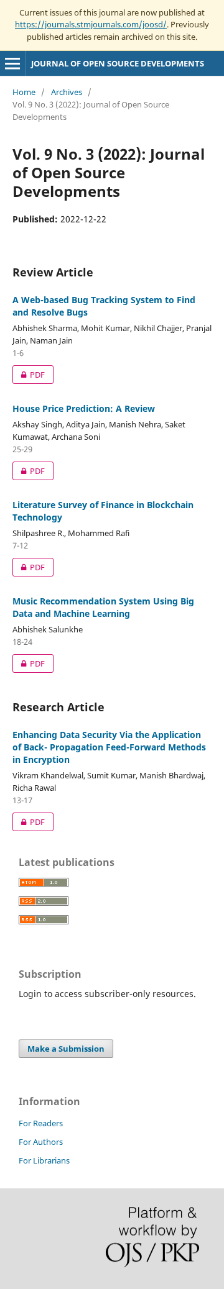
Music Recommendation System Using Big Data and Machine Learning (103, 607)
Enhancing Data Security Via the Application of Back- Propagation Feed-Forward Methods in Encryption (109, 747)
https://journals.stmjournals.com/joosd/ (91, 24)
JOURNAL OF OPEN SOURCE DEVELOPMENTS (117, 63)
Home (23, 92)
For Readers (41, 1123)
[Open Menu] (12, 63)
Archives (66, 92)
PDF (28, 374)
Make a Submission (66, 1048)
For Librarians (44, 1160)
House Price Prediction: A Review (83, 408)
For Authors (41, 1141)
